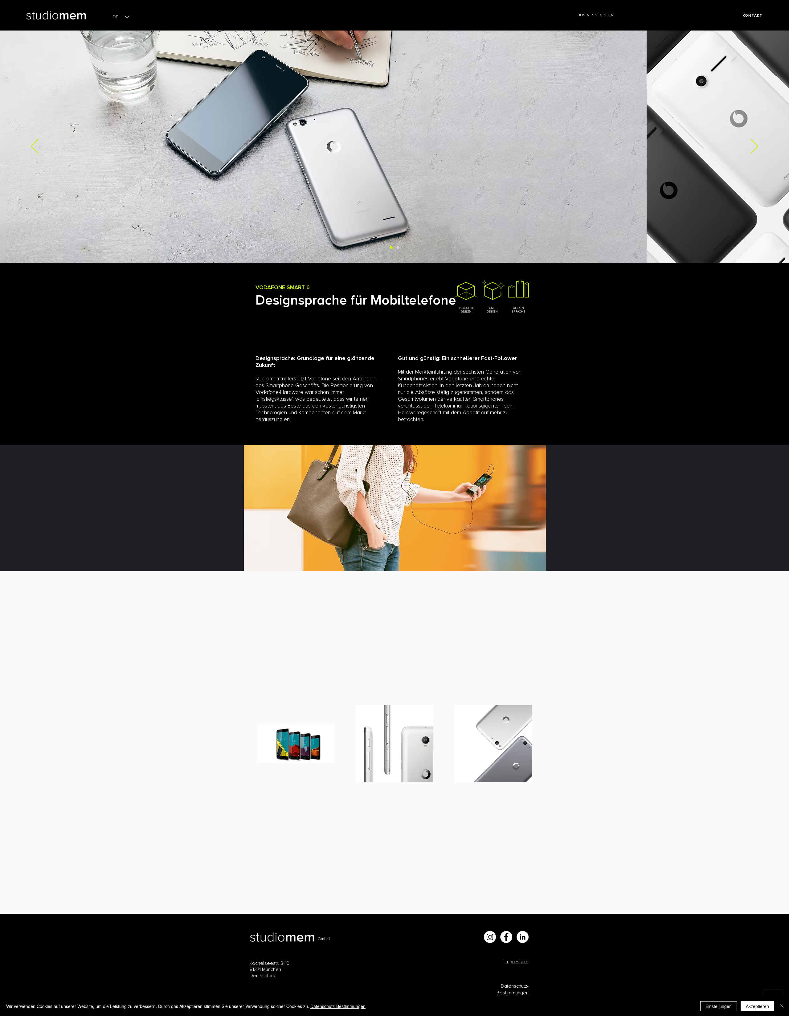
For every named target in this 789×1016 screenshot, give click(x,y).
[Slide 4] (397, 247)
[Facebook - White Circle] (506, 937)
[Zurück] (35, 147)
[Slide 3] (391, 247)
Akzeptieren (757, 1006)
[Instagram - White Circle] (490, 937)
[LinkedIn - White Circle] (523, 937)
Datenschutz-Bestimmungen (338, 1006)
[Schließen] (781, 1006)
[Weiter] (754, 147)
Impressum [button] (516, 962)
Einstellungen (718, 1006)
